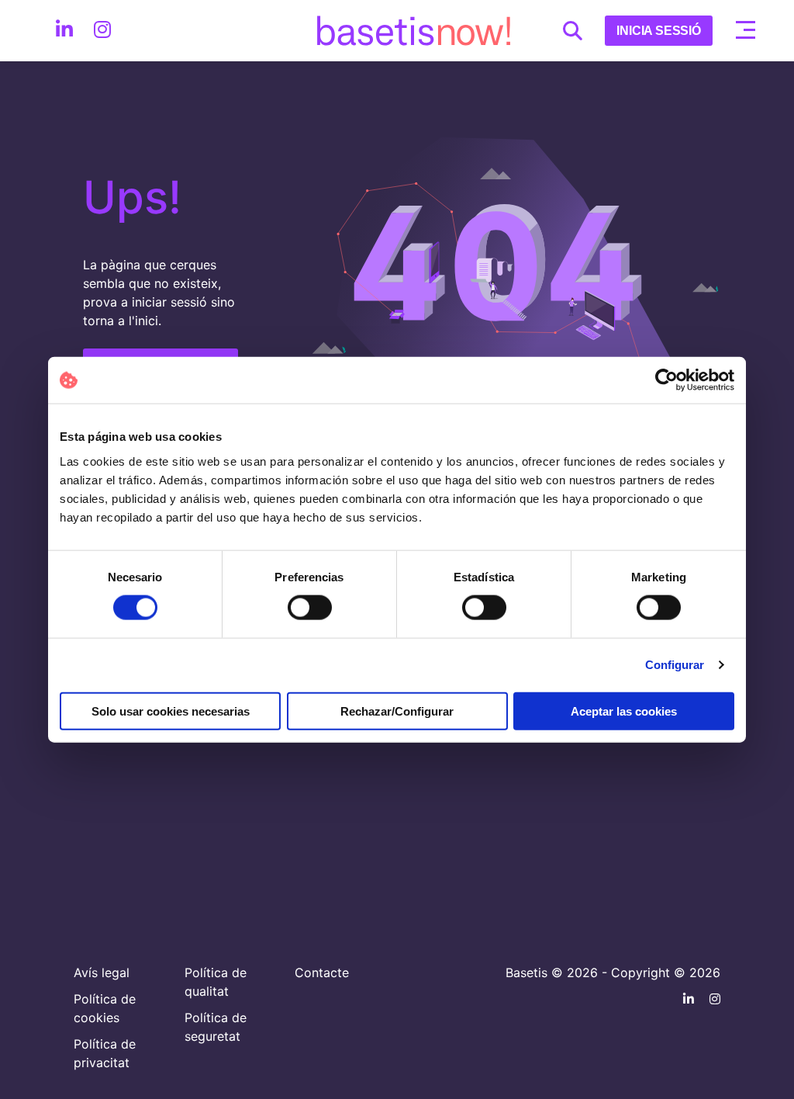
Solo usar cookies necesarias (170, 710)
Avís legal (101, 972)
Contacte (322, 972)
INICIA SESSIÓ (658, 30)
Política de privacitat (105, 1053)
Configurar (675, 664)
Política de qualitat (216, 982)
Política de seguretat (216, 1027)
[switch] (309, 607)
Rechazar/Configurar (397, 710)
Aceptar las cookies (624, 710)
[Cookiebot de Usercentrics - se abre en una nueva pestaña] (666, 380)
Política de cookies (105, 1008)
